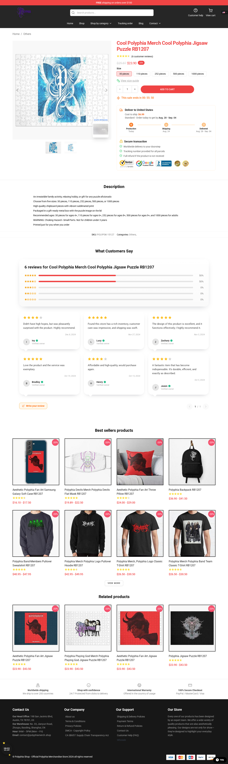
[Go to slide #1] (53, 148)
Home (16, 34)
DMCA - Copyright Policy (77, 730)
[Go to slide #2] (71, 148)
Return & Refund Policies (129, 726)
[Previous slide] (17, 90)
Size (119, 68)
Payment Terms (125, 721)
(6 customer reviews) (142, 56)
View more (114, 583)
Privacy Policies (73, 726)
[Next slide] (106, 90)
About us (70, 716)
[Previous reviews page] (190, 407)
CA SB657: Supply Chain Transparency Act (87, 735)
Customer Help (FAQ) (128, 735)
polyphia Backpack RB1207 (185, 489)
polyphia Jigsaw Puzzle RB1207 (188, 656)
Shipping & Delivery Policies (131, 716)
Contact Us (123, 730)
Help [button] (222, 760)
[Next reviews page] (206, 407)
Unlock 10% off (7, 749)
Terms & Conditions (75, 721)
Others (27, 34)
